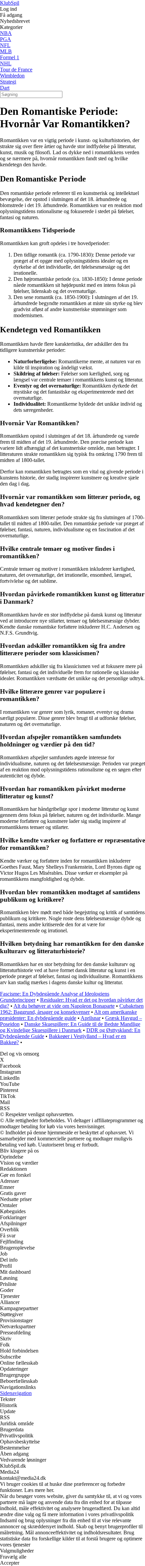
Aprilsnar (90, 1018)
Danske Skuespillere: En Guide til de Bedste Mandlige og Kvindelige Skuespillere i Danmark (70, 1027)
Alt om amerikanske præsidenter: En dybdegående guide (68, 1015)
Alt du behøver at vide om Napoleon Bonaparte (64, 1006)
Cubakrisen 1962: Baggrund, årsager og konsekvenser (72, 1009)
